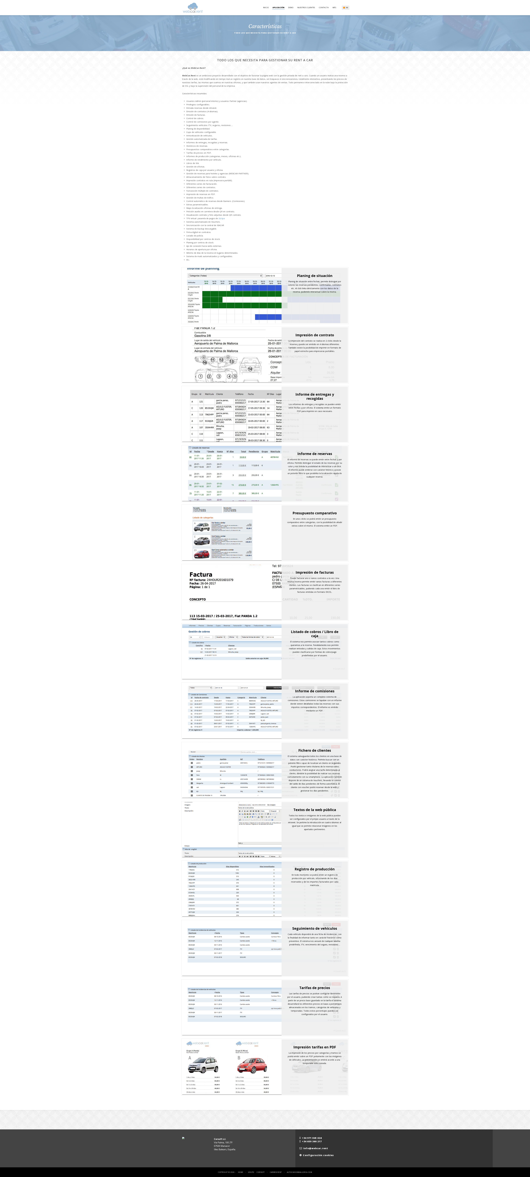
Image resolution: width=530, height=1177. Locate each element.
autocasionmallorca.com (299, 1172)
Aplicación (278, 7)
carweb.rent (276, 1172)
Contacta (324, 7)
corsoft (261, 1172)
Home (240, 1172)
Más (334, 7)
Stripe (222, 218)
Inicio (266, 7)
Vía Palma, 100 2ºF (223, 1142)
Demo (290, 7)
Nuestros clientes (306, 7)
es (347, 8)
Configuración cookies (318, 1155)
